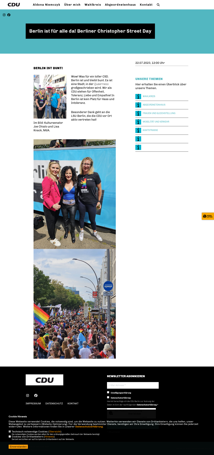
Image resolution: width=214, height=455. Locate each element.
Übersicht (55, 431)
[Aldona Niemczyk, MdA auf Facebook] (36, 396)
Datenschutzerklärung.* (147, 405)
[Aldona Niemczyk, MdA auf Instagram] (28, 396)
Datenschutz (54, 403)
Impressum (33, 403)
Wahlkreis (93, 4)
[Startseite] (44, 380)
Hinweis (49, 436)
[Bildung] (161, 138)
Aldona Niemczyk (46, 4)
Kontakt (146, 4)
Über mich (72, 4)
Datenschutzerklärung (89, 426)
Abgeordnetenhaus (120, 4)
